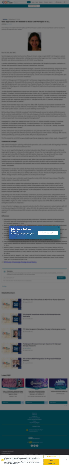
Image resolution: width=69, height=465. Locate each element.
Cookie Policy (15, 463)
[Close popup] (59, 227)
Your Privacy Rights (51, 456)
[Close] (66, 459)
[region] (34, 460)
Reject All (51, 460)
